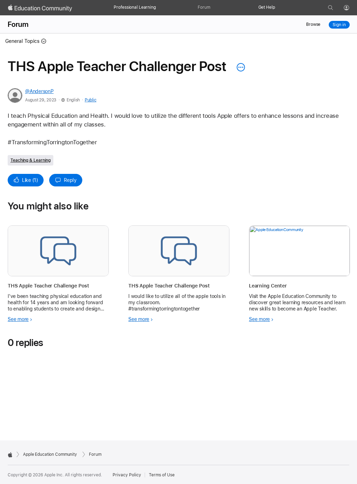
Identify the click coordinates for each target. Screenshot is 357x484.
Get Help (266, 7)
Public (90, 100)
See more (18, 319)
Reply (70, 180)
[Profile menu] (351, 8)
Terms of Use (162, 475)
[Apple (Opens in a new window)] (10, 455)
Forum (204, 7)
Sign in (339, 24)
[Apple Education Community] (40, 8)
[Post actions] (239, 67)
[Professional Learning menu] (159, 7)
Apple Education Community (50, 454)
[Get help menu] (278, 7)
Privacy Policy (127, 475)
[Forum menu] (213, 7)
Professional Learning (134, 7)
